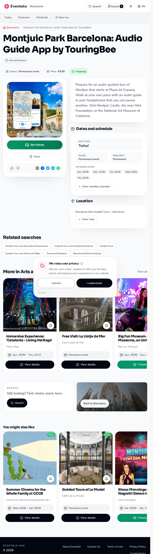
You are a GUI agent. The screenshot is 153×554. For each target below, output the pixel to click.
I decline (56, 283)
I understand (94, 283)
